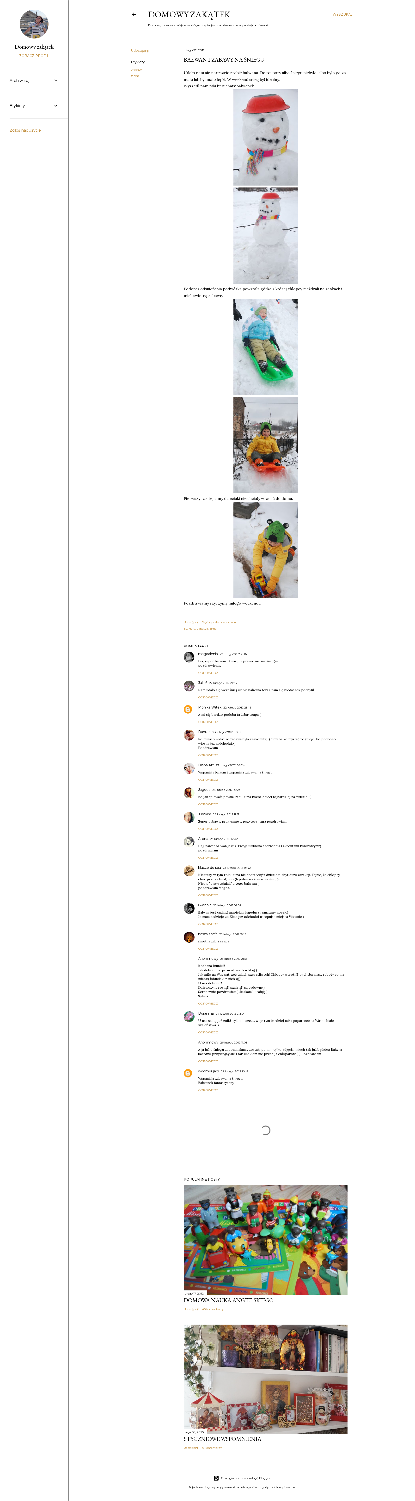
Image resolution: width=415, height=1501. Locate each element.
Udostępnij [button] (140, 50)
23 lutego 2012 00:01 (227, 732)
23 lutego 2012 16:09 (227, 905)
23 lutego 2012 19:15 (232, 934)
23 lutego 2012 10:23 (226, 790)
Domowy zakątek (189, 14)
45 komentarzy (213, 1309)
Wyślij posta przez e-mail (219, 622)
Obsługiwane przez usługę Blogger (245, 1478)
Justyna (204, 814)
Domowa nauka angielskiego (229, 1300)
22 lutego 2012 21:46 (237, 707)
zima (135, 76)
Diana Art (206, 765)
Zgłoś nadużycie (25, 130)
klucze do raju (209, 867)
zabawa (137, 70)
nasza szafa (207, 934)
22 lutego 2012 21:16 (233, 654)
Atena (203, 839)
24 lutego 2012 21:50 (230, 1013)
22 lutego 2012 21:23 (223, 683)
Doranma (206, 1013)
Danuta (204, 732)
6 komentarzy (212, 1447)
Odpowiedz (208, 673)
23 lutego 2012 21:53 (234, 958)
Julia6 (202, 683)
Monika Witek (209, 707)
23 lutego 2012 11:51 (226, 814)
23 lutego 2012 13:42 (237, 868)
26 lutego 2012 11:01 (233, 1042)
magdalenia (208, 654)
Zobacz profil (34, 56)
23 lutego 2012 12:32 (224, 839)
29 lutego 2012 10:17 (234, 1071)
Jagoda (204, 789)
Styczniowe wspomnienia (222, 1439)
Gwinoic (204, 905)
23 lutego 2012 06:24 (230, 765)
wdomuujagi (208, 1071)
